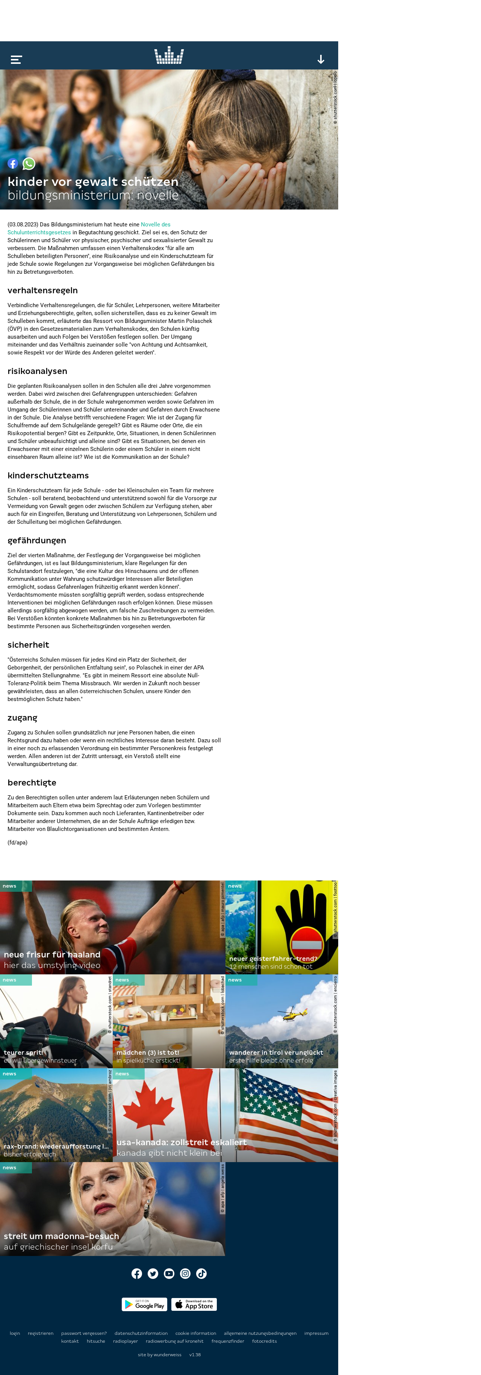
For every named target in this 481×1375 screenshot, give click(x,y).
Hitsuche (96, 1341)
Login (15, 1333)
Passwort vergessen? (84, 1333)
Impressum (316, 1333)
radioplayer (126, 1341)
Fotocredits (264, 1341)
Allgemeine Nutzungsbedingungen (261, 1333)
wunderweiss (168, 1354)
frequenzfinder (228, 1341)
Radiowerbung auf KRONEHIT (175, 1341)
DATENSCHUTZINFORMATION (142, 1333)
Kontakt (70, 1341)
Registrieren (40, 1333)
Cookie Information (196, 1333)
